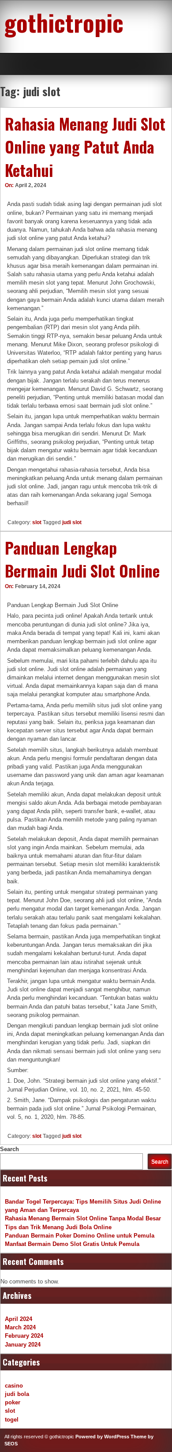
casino (14, 1385)
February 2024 (24, 1335)
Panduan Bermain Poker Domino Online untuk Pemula (79, 1235)
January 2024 (23, 1344)
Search (9, 1149)
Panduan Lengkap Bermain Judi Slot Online (82, 559)
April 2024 (18, 1319)
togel (12, 1419)
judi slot (72, 522)
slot (36, 522)
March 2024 (20, 1327)
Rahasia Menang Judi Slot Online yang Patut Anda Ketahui (85, 146)
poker (12, 1402)
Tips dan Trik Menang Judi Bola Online (58, 1227)
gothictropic (63, 22)
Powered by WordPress (102, 1436)
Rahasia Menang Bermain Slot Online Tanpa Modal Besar (83, 1218)
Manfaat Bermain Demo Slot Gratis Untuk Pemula (72, 1244)
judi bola (17, 1394)
